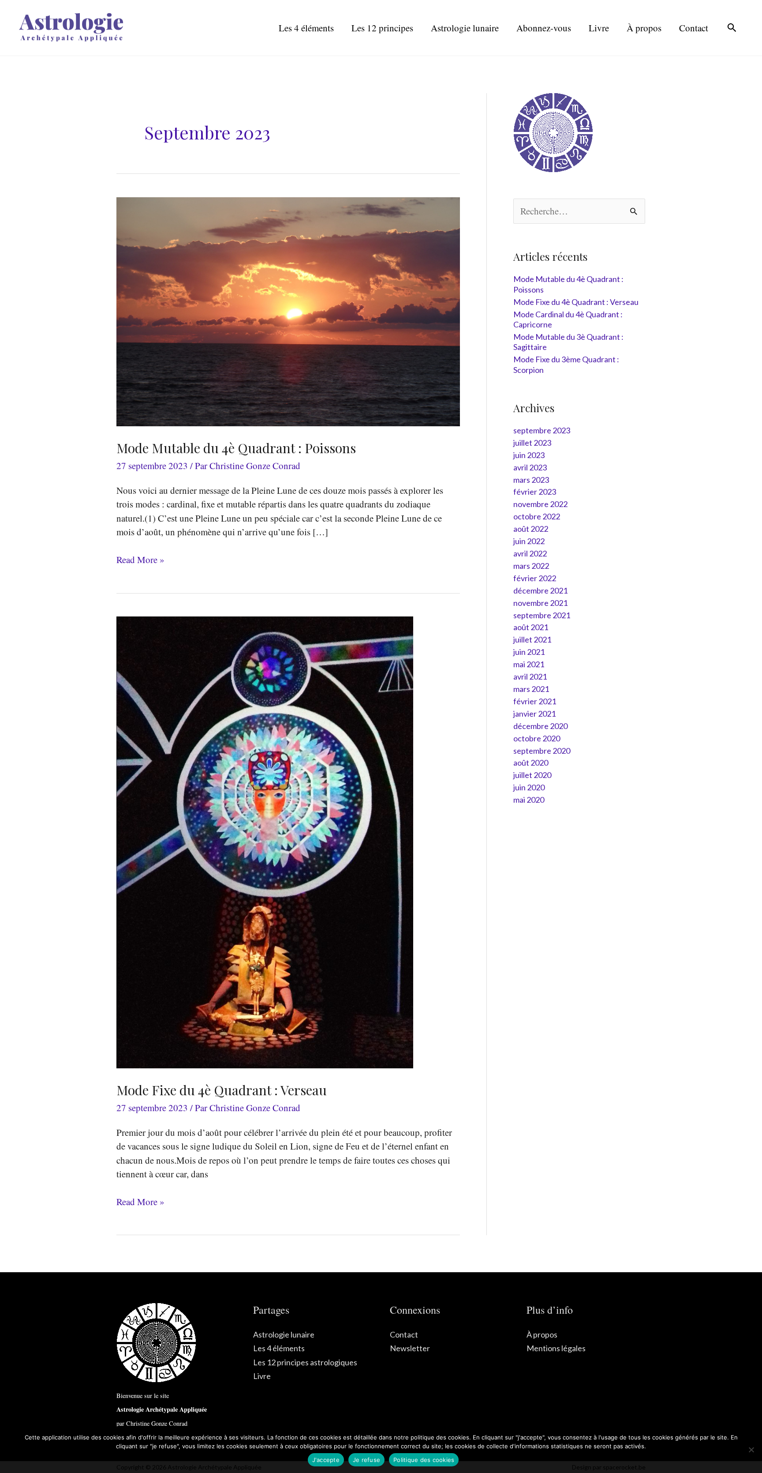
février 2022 (534, 578)
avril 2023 (530, 467)
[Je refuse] (751, 1449)
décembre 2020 (540, 726)
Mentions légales (556, 1348)
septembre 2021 (541, 615)
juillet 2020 (532, 775)
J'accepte (326, 1459)
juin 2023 (529, 455)
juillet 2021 (532, 639)
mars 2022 (531, 566)
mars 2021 (531, 689)
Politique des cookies (423, 1459)
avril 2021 (530, 676)
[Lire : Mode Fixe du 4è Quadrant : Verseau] (264, 841)
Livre (262, 1376)
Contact (404, 1334)
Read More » (140, 560)
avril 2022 (530, 553)
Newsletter (410, 1348)
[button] (732, 28)
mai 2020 (528, 799)
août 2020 (530, 762)
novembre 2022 (540, 504)
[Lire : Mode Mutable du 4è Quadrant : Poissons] (288, 310)
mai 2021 (528, 664)
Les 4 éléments (279, 1348)
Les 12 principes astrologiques (305, 1362)
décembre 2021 (540, 590)
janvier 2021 (534, 713)
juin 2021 (529, 652)
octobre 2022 (536, 516)
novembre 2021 (540, 603)
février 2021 (534, 701)
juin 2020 (529, 787)
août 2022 (530, 529)
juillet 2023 (532, 442)
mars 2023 (531, 480)
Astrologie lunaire (283, 1334)
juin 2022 (529, 541)
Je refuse (366, 1459)
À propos (542, 1334)
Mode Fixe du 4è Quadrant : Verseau (221, 1090)
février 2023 (534, 491)
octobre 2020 (536, 738)
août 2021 (530, 627)
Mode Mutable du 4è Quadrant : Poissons (236, 448)
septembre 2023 (541, 430)
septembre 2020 (541, 750)
